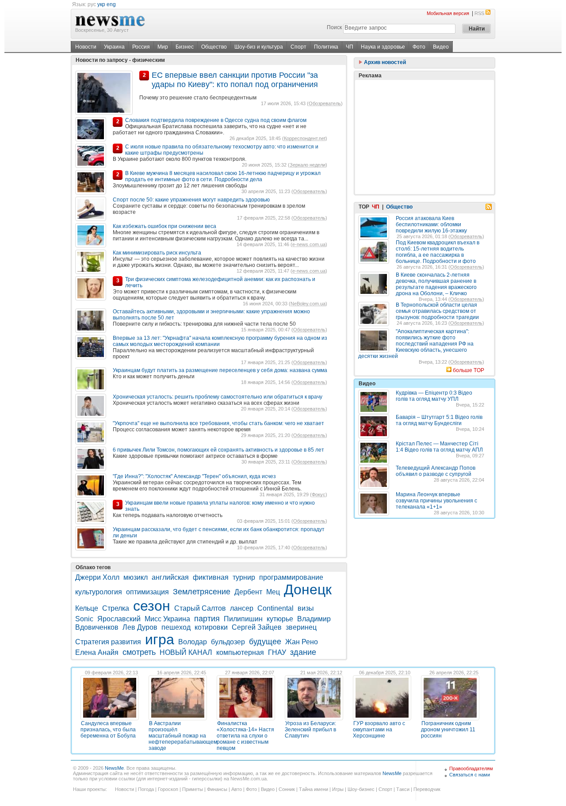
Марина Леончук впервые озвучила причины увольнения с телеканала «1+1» (436, 500)
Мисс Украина (167, 619)
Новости (85, 47)
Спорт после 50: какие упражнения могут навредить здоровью (191, 200)
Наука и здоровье (383, 47)
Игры (338, 789)
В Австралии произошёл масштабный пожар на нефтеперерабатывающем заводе (183, 735)
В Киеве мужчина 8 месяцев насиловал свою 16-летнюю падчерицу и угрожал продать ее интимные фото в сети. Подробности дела (223, 176)
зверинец (301, 627)
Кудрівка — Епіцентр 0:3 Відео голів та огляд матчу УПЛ (434, 396)
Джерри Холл (97, 577)
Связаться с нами (469, 774)
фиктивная (211, 577)
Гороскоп (168, 789)
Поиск (334, 27)
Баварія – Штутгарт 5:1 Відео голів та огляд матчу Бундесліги (439, 420)
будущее (265, 641)
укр (101, 4)
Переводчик (426, 789)
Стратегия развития (108, 642)
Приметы (192, 789)
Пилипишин (243, 619)
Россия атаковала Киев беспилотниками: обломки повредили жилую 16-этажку (431, 224)
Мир (162, 47)
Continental (275, 608)
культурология (98, 592)
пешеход (176, 627)
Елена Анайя (97, 652)
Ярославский (119, 619)
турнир (244, 577)
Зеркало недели (307, 164)
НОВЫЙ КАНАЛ (186, 652)
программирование (291, 577)
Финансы (217, 789)
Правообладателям (471, 768)
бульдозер (228, 642)
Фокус (318, 494)
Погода (146, 789)
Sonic (84, 619)
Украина (114, 47)
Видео (441, 47)
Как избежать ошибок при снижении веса (164, 226)
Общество (214, 47)
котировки (211, 627)
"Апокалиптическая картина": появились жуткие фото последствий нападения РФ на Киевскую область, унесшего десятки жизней (416, 343)
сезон (151, 606)
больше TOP (468, 370)
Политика (326, 47)
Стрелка (115, 608)
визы (306, 608)
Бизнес (185, 47)
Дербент (248, 592)
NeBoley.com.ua (308, 303)
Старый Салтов (200, 608)
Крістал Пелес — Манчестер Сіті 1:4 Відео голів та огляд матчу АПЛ (439, 447)
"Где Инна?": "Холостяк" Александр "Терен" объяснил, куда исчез (194, 476)
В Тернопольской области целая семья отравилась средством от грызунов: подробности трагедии (437, 311)
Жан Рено (301, 642)
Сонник (287, 789)
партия (207, 618)
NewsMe (114, 768)
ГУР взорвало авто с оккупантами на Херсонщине (379, 729)
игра (159, 639)
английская (170, 577)
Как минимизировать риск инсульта (157, 253)
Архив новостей (384, 62)
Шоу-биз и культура (258, 47)
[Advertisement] (424, 137)
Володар (192, 642)
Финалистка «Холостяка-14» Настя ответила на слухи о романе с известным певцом (245, 735)
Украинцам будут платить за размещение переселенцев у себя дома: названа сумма (220, 370)
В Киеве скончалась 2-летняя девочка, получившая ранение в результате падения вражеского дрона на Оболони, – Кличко (436, 284)
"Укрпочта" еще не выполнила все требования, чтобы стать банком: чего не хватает (218, 423)
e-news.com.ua (308, 244)
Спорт (298, 47)
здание (303, 652)
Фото (419, 47)
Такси (402, 789)
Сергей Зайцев (257, 627)
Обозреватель (325, 103)
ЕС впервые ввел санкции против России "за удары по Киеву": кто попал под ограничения (235, 80)
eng (111, 4)
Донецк (308, 589)
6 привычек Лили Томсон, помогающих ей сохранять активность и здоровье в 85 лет (218, 450)
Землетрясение (201, 591)
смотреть (139, 652)
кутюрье (280, 619)
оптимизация (147, 592)
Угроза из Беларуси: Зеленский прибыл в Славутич (310, 729)
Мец (273, 592)
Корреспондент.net (304, 138)
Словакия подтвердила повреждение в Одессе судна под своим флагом (215, 120)
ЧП (349, 47)
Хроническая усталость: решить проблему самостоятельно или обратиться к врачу (217, 397)
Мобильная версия (448, 13)
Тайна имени (313, 789)
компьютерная (240, 652)
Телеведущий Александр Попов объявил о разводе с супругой (435, 471)
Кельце (86, 608)
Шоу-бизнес (361, 789)
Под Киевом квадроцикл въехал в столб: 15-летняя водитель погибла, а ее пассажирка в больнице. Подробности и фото (437, 252)
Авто (236, 789)
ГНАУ (277, 652)
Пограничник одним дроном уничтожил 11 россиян (448, 729)
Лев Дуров (139, 627)
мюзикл (135, 577)
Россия (141, 47)
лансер (241, 608)
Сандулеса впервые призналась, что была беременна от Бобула (108, 729)
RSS (479, 13)
